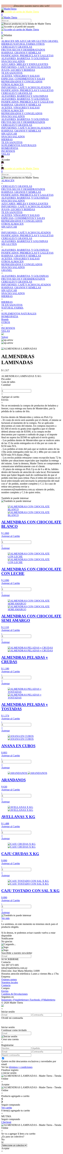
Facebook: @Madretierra (42, 999)
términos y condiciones (20, 1067)
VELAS (5, 331)
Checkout (6, 1122)
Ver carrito (6, 1107)
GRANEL (52, 41)
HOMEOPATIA (9, 316)
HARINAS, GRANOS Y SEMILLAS (21, 192)
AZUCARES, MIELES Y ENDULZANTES (24, 203)
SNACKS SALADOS (13, 200)
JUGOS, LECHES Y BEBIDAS (18, 209)
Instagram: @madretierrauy (15, 999)
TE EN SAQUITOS (11, 212)
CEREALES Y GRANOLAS (16, 186)
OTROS (40, 44)
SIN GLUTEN (39, 41)
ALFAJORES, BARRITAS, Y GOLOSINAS (25, 197)
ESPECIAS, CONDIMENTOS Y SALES (23, 218)
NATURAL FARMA (24, 44)
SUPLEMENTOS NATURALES (18, 313)
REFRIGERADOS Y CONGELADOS (21, 221)
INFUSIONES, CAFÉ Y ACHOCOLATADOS (26, 206)
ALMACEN (8, 41)
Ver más (5, 918)
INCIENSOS (8, 328)
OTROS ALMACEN (12, 224)
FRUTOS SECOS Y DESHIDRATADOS (23, 189)
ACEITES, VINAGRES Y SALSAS (20, 215)
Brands (5, 319)
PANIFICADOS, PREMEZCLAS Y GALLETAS (27, 195)
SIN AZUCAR (23, 41)
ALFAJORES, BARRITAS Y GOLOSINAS (24, 241)
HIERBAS (7, 44)
